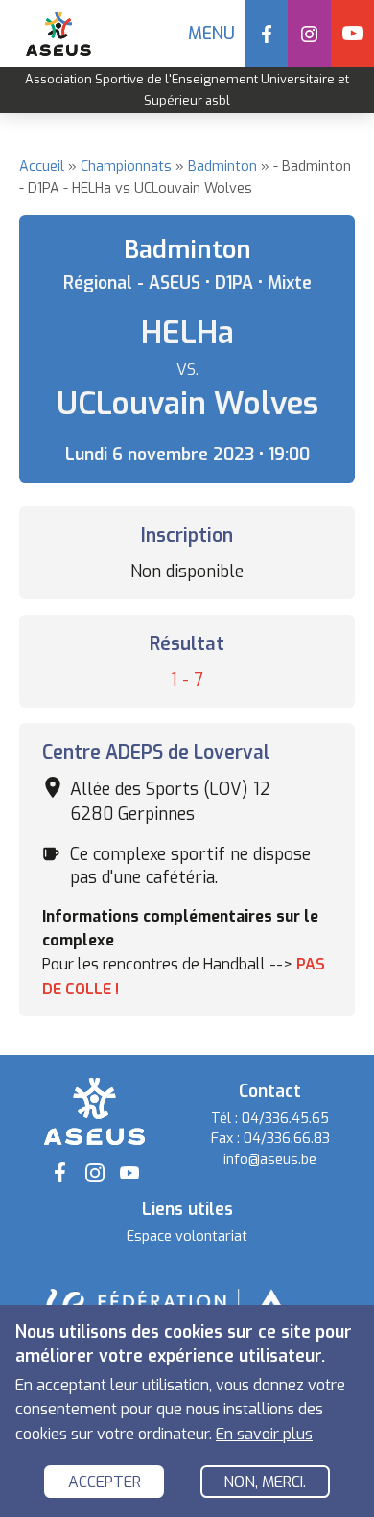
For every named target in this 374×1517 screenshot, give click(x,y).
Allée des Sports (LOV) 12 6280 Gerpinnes (170, 802)
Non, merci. (264, 1482)
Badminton (222, 166)
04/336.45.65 (285, 1118)
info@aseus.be (269, 1160)
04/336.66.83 (287, 1139)
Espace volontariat (187, 1236)
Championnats (126, 166)
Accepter (104, 1482)
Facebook (267, 33)
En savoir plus (264, 1434)
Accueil (41, 166)
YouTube (352, 33)
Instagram (309, 33)
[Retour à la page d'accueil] (94, 1110)
